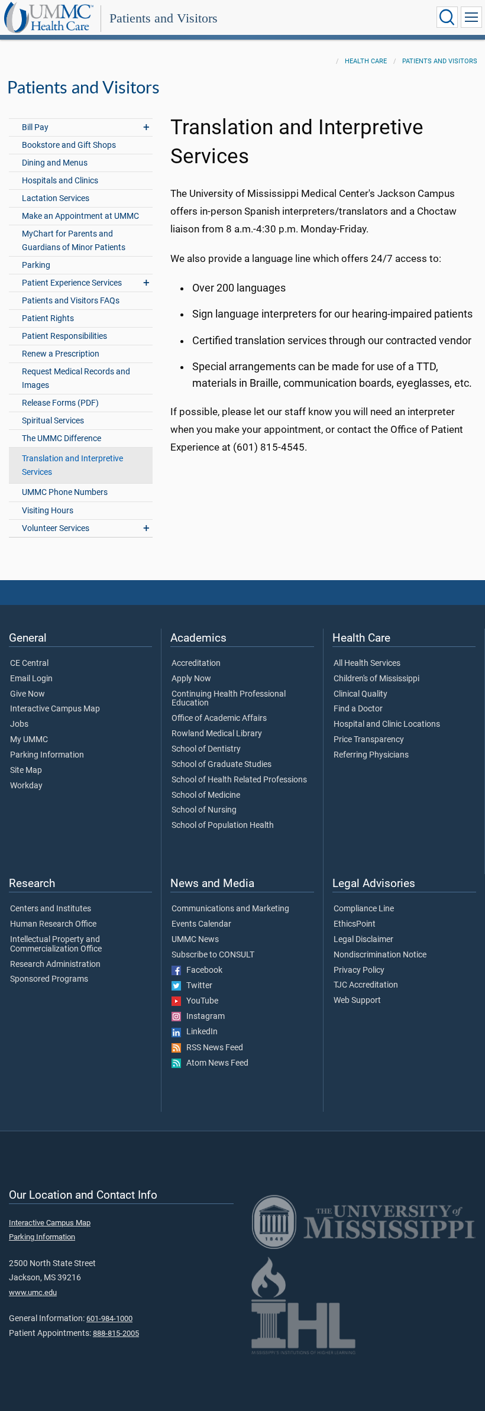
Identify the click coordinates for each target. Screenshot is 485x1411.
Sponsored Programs (49, 979)
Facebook (201, 970)
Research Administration (55, 964)
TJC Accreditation (366, 985)
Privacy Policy (359, 970)
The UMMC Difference (61, 438)
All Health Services (367, 663)
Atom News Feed (214, 1063)
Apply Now (191, 679)
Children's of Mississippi (376, 679)
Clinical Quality (360, 694)
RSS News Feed (212, 1048)
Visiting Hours (47, 511)
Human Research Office (53, 924)
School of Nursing (204, 810)
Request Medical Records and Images (76, 378)
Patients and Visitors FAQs (70, 301)
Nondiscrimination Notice (380, 955)
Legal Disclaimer (363, 939)
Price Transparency (369, 740)
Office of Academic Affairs (219, 718)
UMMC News (195, 939)
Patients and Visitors (163, 18)
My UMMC (29, 740)
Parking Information (47, 755)
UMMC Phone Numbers (65, 492)
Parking (36, 265)
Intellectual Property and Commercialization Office (56, 944)
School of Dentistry (206, 749)
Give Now (27, 694)
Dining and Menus (55, 163)
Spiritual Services (53, 421)
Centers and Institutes (50, 909)
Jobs (19, 724)
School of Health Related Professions (239, 780)
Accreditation (196, 663)
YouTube (199, 1001)
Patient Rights (48, 318)
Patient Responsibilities (64, 336)
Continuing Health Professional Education (229, 699)
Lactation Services (55, 198)
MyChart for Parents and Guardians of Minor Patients (73, 241)
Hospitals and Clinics (60, 181)
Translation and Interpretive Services (72, 465)
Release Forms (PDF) (60, 403)
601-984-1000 (109, 1318)
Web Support (357, 1000)
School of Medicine (206, 795)
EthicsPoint (355, 924)
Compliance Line (364, 909)
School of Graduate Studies (221, 764)
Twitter (196, 986)
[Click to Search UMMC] (447, 17)
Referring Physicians (371, 755)
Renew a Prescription (60, 354)
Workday (26, 786)
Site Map (26, 770)
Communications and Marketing (230, 909)
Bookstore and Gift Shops (69, 145)
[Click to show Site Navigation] (471, 17)
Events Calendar (201, 924)
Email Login (31, 679)
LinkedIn (199, 1032)
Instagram (203, 1016)
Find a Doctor (358, 709)
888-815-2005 (116, 1333)
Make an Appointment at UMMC (80, 216)
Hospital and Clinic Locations (387, 724)
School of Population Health (223, 825)
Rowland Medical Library (217, 734)
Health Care (366, 61)
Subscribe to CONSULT (213, 955)
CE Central (29, 663)
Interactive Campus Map (55, 709)
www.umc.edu (33, 1292)
